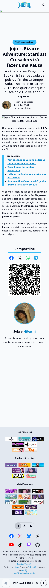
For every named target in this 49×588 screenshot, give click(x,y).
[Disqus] (24, 389)
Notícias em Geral (24, 42)
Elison (16, 567)
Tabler (31, 567)
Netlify (24, 570)
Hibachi (17, 102)
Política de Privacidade (24, 573)
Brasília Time (23, 564)
